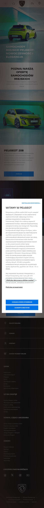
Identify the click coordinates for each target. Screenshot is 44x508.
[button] (31, 203)
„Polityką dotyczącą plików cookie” (20, 280)
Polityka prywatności (14, 287)
